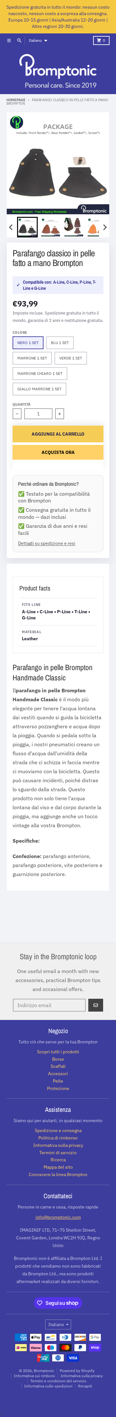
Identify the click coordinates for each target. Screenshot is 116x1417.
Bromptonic (44, 1370)
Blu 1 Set (60, 342)
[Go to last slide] (11, 227)
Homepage (15, 100)
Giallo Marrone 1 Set (39, 388)
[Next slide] (104, 227)
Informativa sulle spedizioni (48, 1386)
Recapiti (85, 1386)
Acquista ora (58, 452)
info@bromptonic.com (58, 1217)
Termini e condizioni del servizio (58, 1380)
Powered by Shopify (77, 1370)
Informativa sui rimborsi (34, 1375)
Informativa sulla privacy (82, 1375)
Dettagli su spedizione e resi (46, 543)
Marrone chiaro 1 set (40, 373)
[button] (27, 227)
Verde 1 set (70, 358)
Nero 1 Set (28, 342)
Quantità (22, 404)
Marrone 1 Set (32, 358)
